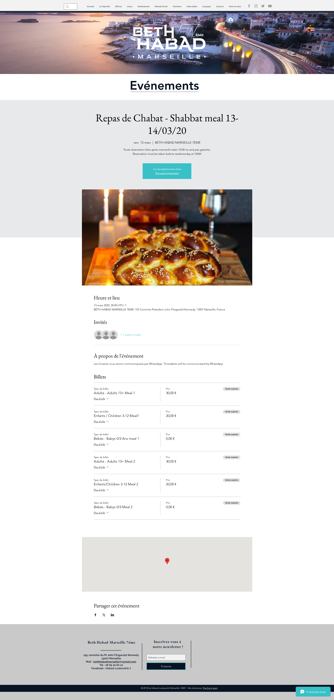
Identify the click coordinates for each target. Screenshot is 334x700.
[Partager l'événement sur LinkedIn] (112, 614)
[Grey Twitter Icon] (263, 6)
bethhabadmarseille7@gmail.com (114, 661)
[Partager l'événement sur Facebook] (95, 614)
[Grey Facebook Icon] (249, 6)
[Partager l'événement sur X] (104, 614)
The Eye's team (210, 688)
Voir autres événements (167, 173)
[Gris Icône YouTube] (270, 6)
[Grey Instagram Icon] (256, 6)
